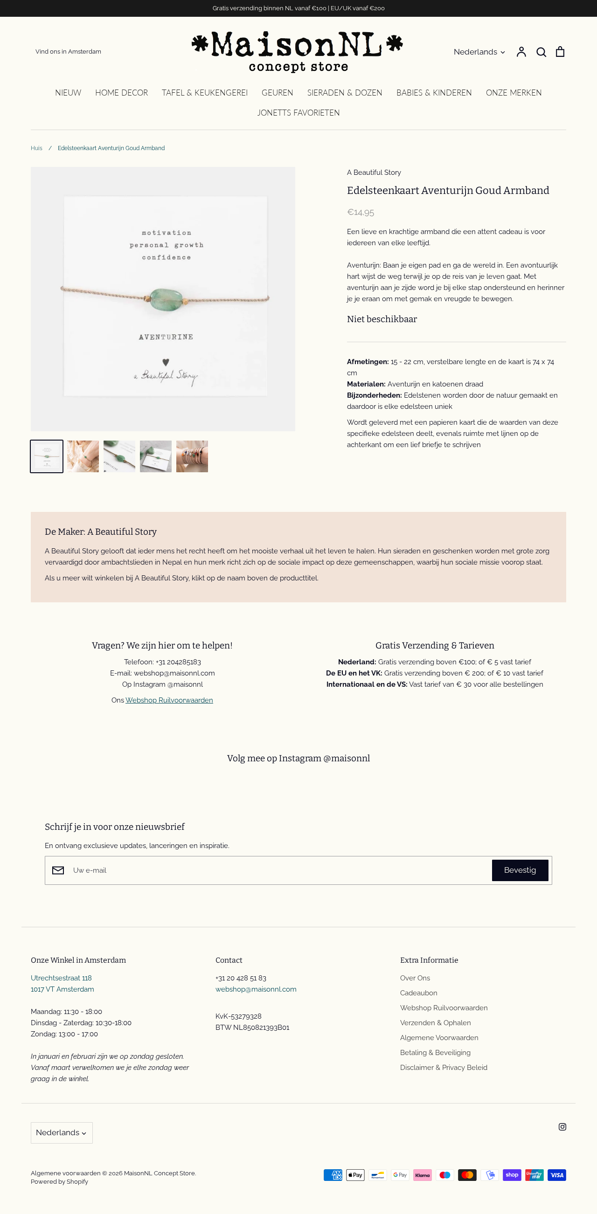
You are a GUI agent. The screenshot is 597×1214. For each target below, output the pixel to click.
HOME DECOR (121, 92)
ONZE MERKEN (514, 92)
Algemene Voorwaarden (439, 1038)
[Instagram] (562, 1126)
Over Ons (415, 978)
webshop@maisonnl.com (256, 989)
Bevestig (520, 870)
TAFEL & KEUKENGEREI (205, 92)
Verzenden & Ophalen (435, 1023)
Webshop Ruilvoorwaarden (169, 700)
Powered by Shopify (59, 1181)
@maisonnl (346, 758)
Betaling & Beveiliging (435, 1052)
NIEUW (68, 92)
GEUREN (277, 92)
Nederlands (475, 51)
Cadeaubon (418, 993)
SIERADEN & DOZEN (344, 92)
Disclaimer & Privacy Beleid (443, 1067)
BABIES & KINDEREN (434, 92)
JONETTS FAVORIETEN (298, 112)
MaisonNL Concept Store (159, 1173)
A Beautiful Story (374, 172)
